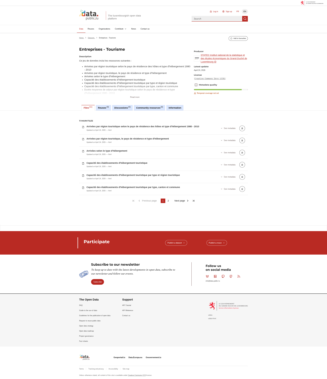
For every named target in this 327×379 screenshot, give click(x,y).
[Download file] (242, 128)
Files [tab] (88, 107)
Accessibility (114, 369)
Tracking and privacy (96, 369)
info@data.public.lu (213, 281)
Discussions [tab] (122, 107)
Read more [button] (134, 97)
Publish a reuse (215, 243)
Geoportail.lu (119, 357)
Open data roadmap (86, 331)
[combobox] (217, 19)
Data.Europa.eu (135, 357)
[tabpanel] (163, 168)
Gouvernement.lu (153, 357)
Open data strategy (86, 326)
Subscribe (97, 282)
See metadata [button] (229, 128)
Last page (193, 201)
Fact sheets (83, 341)
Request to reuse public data (89, 321)
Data (81, 29)
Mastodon (223, 276)
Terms (81, 369)
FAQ (81, 305)
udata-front (212, 318)
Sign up (229, 11)
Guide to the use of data (88, 310)
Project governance (86, 336)
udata (210, 315)
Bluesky (207, 276)
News (133, 29)
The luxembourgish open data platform (124, 17)
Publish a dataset (174, 243)
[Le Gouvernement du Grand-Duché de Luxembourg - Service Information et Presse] (228, 306)
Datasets (91, 38)
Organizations (104, 29)
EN (244, 11)
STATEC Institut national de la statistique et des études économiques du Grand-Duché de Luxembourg (224, 58)
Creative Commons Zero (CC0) (209, 78)
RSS (239, 276)
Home (81, 38)
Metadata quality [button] (196, 85)
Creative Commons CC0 (137, 375)
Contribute (119, 29)
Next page (179, 200)
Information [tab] (175, 108)
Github (231, 276)
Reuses (91, 29)
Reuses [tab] (103, 107)
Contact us (145, 29)
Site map (126, 369)
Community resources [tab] (149, 107)
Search (245, 19)
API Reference (127, 310)
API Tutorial (126, 305)
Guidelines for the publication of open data (94, 315)
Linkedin (215, 276)
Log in (215, 11)
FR (237, 11)
